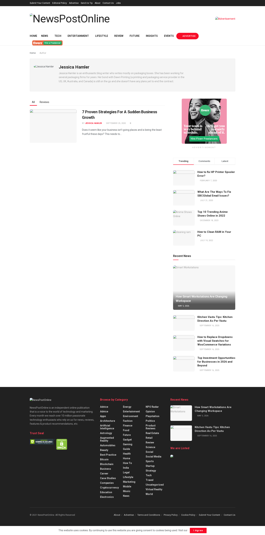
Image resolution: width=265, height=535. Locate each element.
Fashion (127, 420)
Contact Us (108, 3)
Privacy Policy (171, 515)
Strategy (151, 470)
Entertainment (78, 35)
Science (150, 447)
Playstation (152, 416)
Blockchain (106, 464)
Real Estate (152, 433)
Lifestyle (101, 35)
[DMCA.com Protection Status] (61, 444)
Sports (150, 461)
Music (126, 491)
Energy (127, 406)
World (149, 494)
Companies (107, 482)
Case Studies (108, 478)
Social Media (153, 456)
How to (127, 463)
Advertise (74, 3)
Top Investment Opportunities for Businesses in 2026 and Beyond (216, 361)
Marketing (129, 481)
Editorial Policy (59, 3)
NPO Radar (152, 406)
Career (104, 473)
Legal (126, 472)
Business (105, 468)
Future (135, 35)
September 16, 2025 (209, 325)
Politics (150, 420)
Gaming (127, 444)
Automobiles (107, 445)
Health (127, 453)
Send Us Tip (86, 3)
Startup (150, 465)
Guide (126, 449)
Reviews (44, 102)
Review (118, 35)
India (126, 467)
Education (106, 492)
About (97, 3)
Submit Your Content (40, 3)
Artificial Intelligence (107, 427)
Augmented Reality (107, 439)
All (33, 102)
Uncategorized (155, 484)
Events (169, 35)
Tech (57, 35)
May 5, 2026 (183, 306)
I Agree (198, 530)
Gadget (127, 439)
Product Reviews (151, 427)
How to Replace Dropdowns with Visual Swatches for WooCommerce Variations (215, 340)
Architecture (107, 420)
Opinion (150, 411)
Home (33, 35)
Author (42, 53)
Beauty (104, 450)
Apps (103, 416)
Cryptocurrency (109, 487)
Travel (149, 480)
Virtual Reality (154, 489)
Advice (104, 406)
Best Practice (108, 454)
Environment (130, 416)
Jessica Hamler (93, 123)
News (44, 35)
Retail (149, 437)
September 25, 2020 (115, 123)
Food (126, 430)
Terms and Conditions (148, 515)
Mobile (127, 486)
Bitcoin (104, 459)
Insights (152, 35)
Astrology (106, 433)
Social (149, 451)
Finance (127, 425)
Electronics (107, 497)
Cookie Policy (188, 515)
